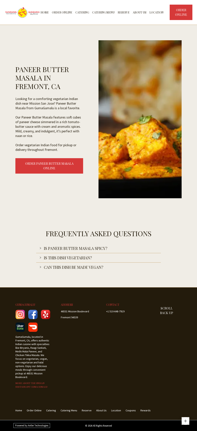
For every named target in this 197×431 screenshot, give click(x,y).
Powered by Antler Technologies (31, 425)
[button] (98, 248)
